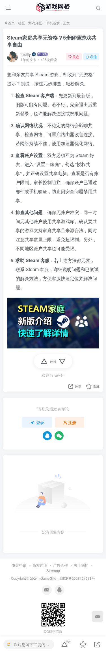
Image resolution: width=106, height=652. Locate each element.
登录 (40, 422)
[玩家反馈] (97, 616)
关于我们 (81, 565)
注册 (72, 422)
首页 (11, 22)
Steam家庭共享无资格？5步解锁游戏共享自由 (51, 41)
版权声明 (40, 565)
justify (26, 54)
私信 (93, 56)
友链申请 (19, 565)
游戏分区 (35, 22)
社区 (21, 22)
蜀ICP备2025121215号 (77, 578)
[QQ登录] (47, 435)
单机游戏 (52, 22)
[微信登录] (59, 435)
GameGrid (48, 578)
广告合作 (60, 565)
